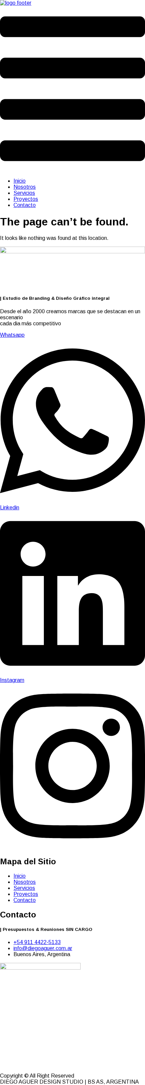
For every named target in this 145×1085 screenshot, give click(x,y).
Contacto (24, 205)
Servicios (24, 193)
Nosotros (24, 187)
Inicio (19, 181)
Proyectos (25, 199)
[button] (72, 89)
